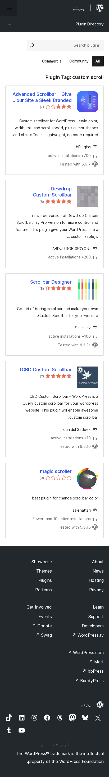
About (98, 561)
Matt (96, 661)
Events (45, 616)
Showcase (41, 561)
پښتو (86, 704)
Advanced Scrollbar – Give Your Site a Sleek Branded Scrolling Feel (42, 97)
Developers (93, 625)
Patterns (43, 589)
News (98, 571)
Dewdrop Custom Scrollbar (52, 192)
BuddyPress (89, 680)
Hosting (96, 580)
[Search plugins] (32, 45)
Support (96, 616)
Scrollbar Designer (51, 282)
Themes (44, 571)
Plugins (45, 580)
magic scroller (56, 471)
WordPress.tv (88, 635)
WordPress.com (86, 652)
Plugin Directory (90, 24)
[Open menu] (8, 8)
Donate (42, 625)
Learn (98, 607)
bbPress (93, 671)
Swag (44, 635)
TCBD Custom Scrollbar (45, 369)
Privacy (96, 589)
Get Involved (39, 607)
